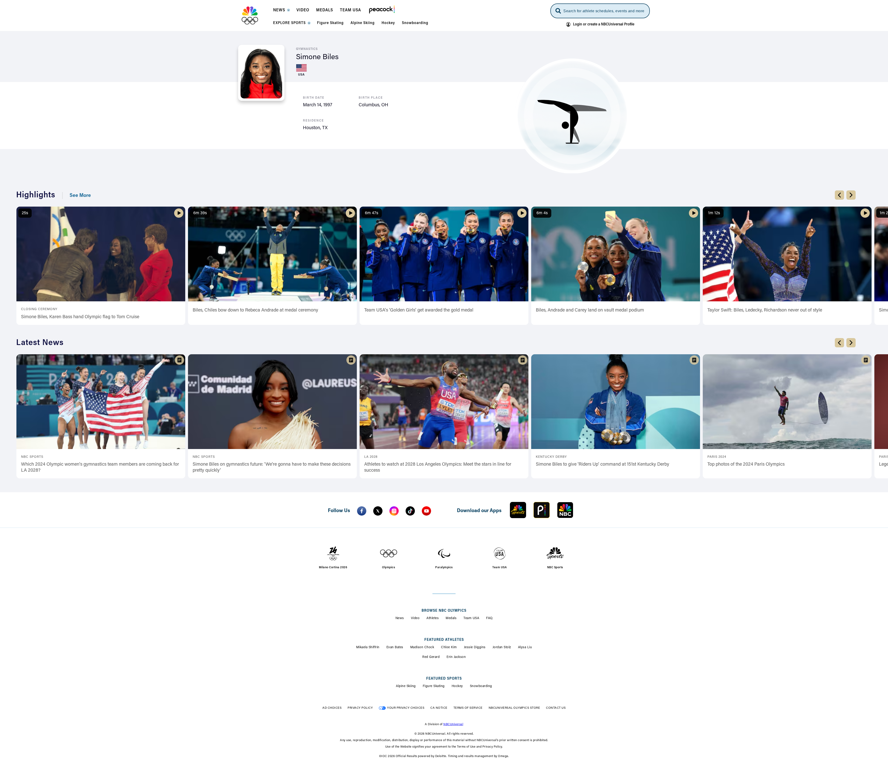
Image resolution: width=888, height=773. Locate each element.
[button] (281, 11)
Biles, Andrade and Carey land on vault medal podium (590, 310)
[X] (377, 511)
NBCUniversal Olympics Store (514, 707)
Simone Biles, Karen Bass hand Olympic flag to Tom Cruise (80, 317)
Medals (451, 618)
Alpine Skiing (406, 686)
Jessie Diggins (475, 647)
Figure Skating (434, 686)
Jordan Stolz (502, 647)
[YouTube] (426, 511)
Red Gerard (431, 657)
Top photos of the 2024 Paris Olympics (746, 464)
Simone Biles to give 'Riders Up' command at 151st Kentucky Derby (602, 464)
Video (415, 618)
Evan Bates (394, 647)
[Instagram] (394, 511)
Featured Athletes (444, 640)
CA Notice (438, 707)
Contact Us (556, 707)
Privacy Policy (360, 707)
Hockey (457, 686)
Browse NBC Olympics (444, 610)
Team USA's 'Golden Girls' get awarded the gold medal (418, 310)
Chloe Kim (449, 647)
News (399, 618)
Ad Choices (332, 707)
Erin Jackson (456, 657)
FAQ (489, 618)
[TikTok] (410, 511)
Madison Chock (422, 647)
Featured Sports (444, 678)
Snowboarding (481, 686)
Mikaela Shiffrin (367, 647)
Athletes (432, 618)
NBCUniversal (453, 724)
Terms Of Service (468, 707)
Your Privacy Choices (405, 707)
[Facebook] (361, 511)
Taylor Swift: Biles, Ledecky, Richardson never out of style (764, 310)
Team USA (471, 618)
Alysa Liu (525, 647)
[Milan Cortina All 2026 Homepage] (255, 15)
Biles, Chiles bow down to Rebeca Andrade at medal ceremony (255, 310)
